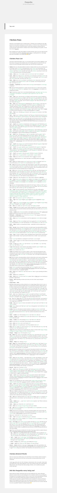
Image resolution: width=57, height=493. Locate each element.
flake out (37, 276)
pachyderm (15, 132)
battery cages (29, 52)
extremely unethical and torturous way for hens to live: (24, 431)
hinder (45, 108)
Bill (40, 177)
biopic (42, 139)
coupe (18, 240)
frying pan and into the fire (23, 299)
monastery (20, 377)
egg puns (17, 48)
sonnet (45, 371)
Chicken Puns (15, 40)
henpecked (36, 89)
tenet (19, 373)
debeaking (24, 52)
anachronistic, (18, 389)
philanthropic (19, 140)
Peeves (38, 214)
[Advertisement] (28, 14)
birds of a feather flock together (33, 264)
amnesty (24, 381)
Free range (37, 425)
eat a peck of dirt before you (28, 119)
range (24, 296)
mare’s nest (32, 354)
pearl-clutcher (19, 413)
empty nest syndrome (21, 353)
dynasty (38, 377)
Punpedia (28, 2)
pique (35, 156)
